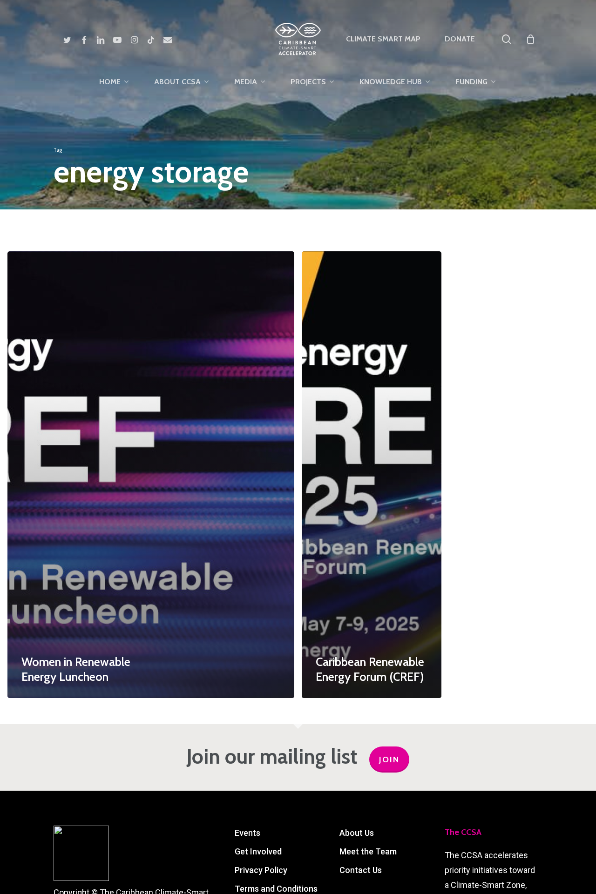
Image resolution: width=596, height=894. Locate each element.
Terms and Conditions (276, 889)
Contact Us (360, 870)
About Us (356, 833)
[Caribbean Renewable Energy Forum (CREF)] (371, 475)
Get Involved (258, 851)
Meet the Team (368, 851)
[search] (506, 39)
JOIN (389, 759)
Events (247, 833)
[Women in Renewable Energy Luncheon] (150, 475)
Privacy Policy (261, 870)
